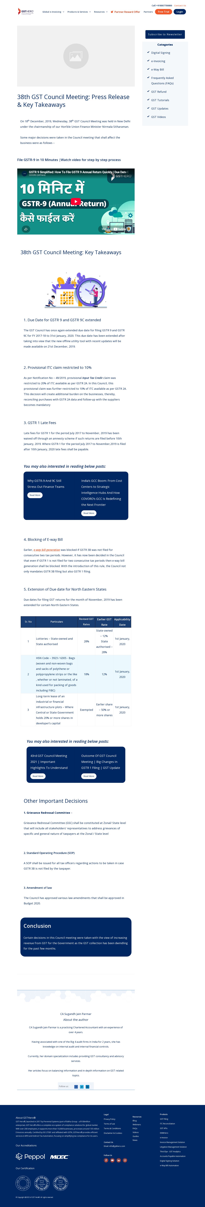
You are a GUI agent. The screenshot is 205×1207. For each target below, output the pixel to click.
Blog (135, 1120)
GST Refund (158, 91)
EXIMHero (164, 1133)
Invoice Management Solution (172, 1142)
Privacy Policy (109, 1119)
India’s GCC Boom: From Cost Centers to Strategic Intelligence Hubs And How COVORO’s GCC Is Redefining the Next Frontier (101, 493)
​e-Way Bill (157, 69)
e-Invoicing (158, 61)
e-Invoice (164, 1137)
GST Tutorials (160, 100)
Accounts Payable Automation (172, 1156)
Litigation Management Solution (173, 1147)
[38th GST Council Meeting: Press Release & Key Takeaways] (76, 56)
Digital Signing (160, 52)
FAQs (135, 1128)
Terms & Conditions (112, 1128)
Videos (136, 1132)
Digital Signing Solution (169, 1161)
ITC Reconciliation (167, 1123)
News (135, 1140)
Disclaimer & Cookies (113, 1133)
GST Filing (164, 1119)
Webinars (137, 1124)
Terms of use (109, 1124)
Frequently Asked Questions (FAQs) (162, 80)
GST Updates (159, 108)
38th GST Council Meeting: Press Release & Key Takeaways (73, 101)
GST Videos (158, 117)
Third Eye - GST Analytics (170, 1151)
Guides (136, 1136)
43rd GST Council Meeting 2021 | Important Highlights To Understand (49, 762)
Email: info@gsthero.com (114, 1146)
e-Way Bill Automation (169, 1165)
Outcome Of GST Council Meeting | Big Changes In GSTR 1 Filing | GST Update (100, 762)
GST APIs (163, 1128)
